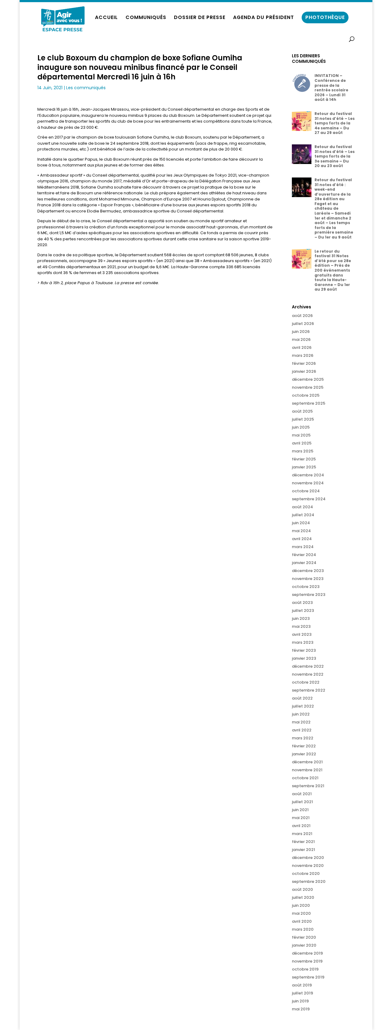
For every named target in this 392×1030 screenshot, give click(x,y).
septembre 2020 (309, 881)
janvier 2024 (304, 563)
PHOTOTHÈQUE (325, 17)
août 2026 (302, 316)
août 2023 (302, 602)
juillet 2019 (302, 993)
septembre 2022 (308, 690)
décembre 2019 (307, 953)
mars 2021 (302, 834)
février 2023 (304, 650)
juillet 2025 (303, 419)
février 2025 (304, 459)
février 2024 (304, 555)
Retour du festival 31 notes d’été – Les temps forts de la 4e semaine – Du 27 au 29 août (335, 123)
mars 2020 (303, 929)
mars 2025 (302, 451)
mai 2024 (301, 531)
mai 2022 (301, 722)
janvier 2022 (304, 754)
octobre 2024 (306, 491)
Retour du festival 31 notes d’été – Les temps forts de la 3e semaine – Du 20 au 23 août (335, 156)
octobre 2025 (305, 395)
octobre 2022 (305, 682)
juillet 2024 (303, 515)
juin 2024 (301, 523)
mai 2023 (301, 626)
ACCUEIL (106, 18)
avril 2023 (301, 634)
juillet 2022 (303, 706)
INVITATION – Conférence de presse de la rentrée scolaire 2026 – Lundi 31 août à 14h (331, 87)
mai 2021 (301, 818)
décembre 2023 (308, 571)
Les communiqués (86, 88)
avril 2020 (302, 921)
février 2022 (304, 746)
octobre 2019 (305, 969)
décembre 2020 (308, 857)
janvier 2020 (304, 945)
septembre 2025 (308, 403)
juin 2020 (301, 905)
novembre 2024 (308, 483)
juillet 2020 (303, 897)
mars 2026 (302, 355)
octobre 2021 (305, 778)
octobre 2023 (305, 586)
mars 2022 (302, 738)
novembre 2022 (307, 674)
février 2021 (303, 842)
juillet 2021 (302, 802)
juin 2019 (300, 1001)
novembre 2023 (307, 579)
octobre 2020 (306, 873)
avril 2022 (301, 730)
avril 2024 (302, 539)
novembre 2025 (307, 387)
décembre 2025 (308, 379)
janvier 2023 (304, 658)
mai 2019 (301, 1009)
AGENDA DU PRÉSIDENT (263, 18)
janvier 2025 (304, 467)
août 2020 (302, 889)
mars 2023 (302, 642)
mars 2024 (303, 547)
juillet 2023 (303, 610)
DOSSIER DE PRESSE (199, 18)
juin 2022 (301, 714)
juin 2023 (301, 618)
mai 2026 (301, 339)
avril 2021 (301, 826)
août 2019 (302, 985)
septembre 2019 (308, 977)
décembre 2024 (308, 475)
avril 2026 (301, 347)
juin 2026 (301, 331)
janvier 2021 (303, 850)
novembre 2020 (308, 865)
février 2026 (304, 363)
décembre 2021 (307, 762)
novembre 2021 (307, 770)
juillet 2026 (303, 323)
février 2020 (304, 937)
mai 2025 (301, 435)
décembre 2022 (308, 666)
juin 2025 (301, 427)
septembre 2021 (308, 786)
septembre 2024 (309, 499)
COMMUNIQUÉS (146, 18)
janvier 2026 (304, 371)
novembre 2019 (307, 961)
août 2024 (302, 507)
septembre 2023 (308, 594)
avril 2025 (301, 443)
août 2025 (302, 411)
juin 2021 (300, 810)
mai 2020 (301, 913)
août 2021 (302, 794)
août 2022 (302, 698)
